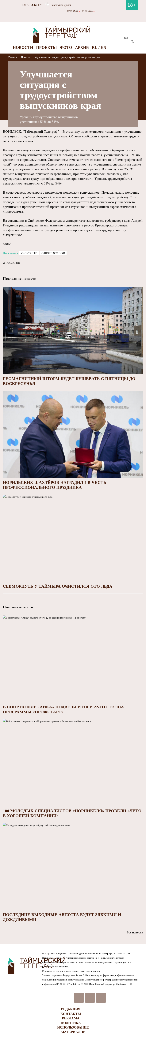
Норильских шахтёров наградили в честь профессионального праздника (54, 485)
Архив (82, 47)
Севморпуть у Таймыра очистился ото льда (57, 586)
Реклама (70, 1018)
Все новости (135, 932)
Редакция (70, 1009)
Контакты (70, 1014)
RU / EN (99, 47)
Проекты (46, 47)
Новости (23, 47)
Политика (71, 1023)
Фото (66, 47)
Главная (12, 57)
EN (126, 37)
